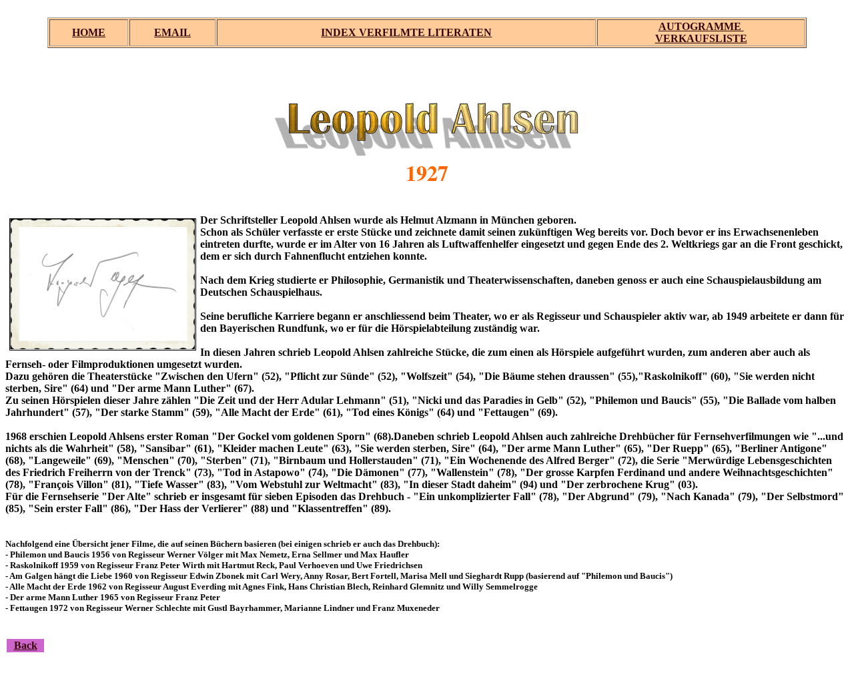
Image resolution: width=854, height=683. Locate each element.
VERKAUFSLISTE (701, 38)
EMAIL (172, 32)
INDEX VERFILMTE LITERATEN (406, 32)
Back (25, 645)
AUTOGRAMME (701, 26)
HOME (88, 32)
